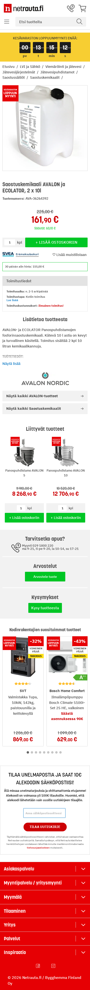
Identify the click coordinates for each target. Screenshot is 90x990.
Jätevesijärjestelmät (19, 72)
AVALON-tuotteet (32, 396)
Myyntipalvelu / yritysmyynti (33, 883)
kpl (29, 508)
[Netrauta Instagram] (53, 965)
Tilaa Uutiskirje (45, 827)
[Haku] (79, 22)
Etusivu (9, 66)
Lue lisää (12, 300)
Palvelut (12, 938)
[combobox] (50, 22)
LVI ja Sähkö (30, 66)
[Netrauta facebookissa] (38, 965)
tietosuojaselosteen (38, 847)
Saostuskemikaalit (45, 77)
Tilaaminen (15, 911)
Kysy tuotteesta (45, 607)
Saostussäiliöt (14, 77)
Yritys (10, 925)
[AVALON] (45, 378)
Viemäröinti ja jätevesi (63, 66)
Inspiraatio (15, 952)
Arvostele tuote (45, 576)
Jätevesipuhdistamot (57, 72)
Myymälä (13, 897)
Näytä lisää (11, 363)
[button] (7, 22)
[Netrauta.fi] (23, 8)
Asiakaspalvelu (19, 869)
